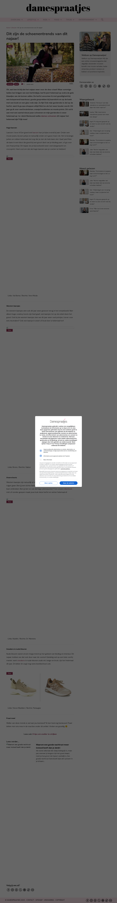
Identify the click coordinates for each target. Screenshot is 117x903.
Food (56, 19)
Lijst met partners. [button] (65, 469)
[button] (58, 460)
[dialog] (58, 451)
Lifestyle (31, 19)
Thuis (69, 19)
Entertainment (86, 19)
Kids (45, 19)
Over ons (15, 19)
